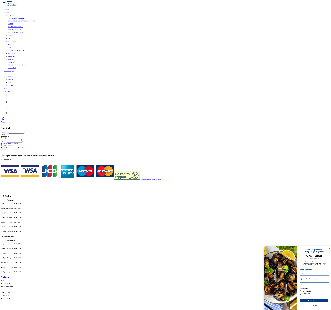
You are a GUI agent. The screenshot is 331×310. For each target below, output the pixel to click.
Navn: (3, 138)
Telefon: (3, 141)
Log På (3, 118)
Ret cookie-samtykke (155, 179)
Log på (3, 122)
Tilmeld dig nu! (314, 300)
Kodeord (4, 134)
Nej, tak (314, 305)
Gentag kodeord (6, 136)
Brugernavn (4, 132)
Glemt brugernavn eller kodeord (9, 143)
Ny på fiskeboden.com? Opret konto (16, 148)
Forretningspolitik (144, 179)
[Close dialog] (329, 248)
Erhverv (3, 119)
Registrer (3, 124)
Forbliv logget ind (7, 145)
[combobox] (302, 279)
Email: (3, 140)
